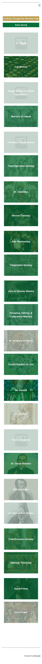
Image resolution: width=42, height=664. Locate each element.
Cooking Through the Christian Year (21, 18)
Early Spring (21, 25)
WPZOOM (37, 656)
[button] (39, 5)
